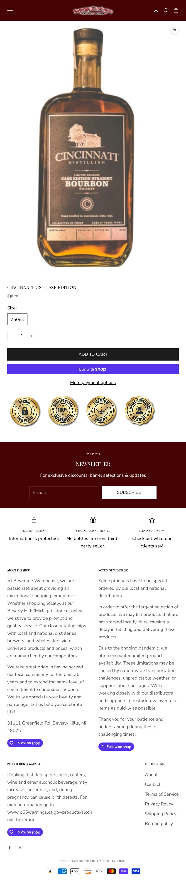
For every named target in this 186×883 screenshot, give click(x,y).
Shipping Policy (160, 814)
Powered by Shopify (112, 861)
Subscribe (129, 492)
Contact (152, 784)
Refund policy (159, 823)
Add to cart (93, 354)
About (151, 775)
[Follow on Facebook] (9, 847)
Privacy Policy (159, 804)
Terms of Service (162, 794)
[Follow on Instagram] (21, 847)
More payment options (93, 382)
